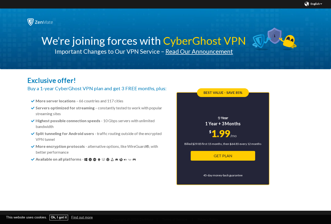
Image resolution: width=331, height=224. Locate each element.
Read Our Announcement (199, 51)
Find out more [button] (82, 217)
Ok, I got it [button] (59, 217)
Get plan (223, 155)
